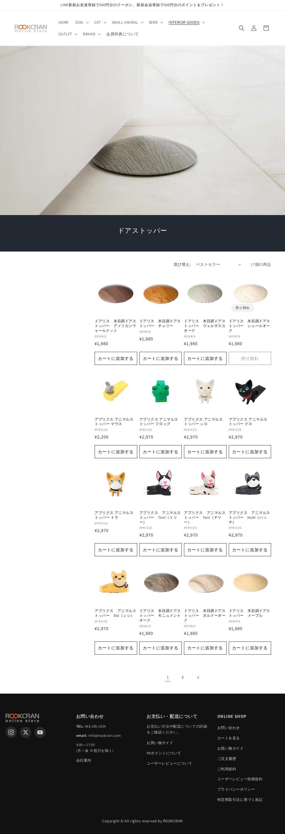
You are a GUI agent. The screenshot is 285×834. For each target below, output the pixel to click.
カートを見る (228, 738)
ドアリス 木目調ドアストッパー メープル (250, 613)
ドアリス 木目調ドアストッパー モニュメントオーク (160, 616)
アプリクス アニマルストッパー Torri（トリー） (160, 518)
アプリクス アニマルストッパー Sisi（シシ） (115, 613)
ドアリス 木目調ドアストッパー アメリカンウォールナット (115, 326)
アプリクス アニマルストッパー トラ (114, 515)
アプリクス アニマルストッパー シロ (203, 421)
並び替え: (182, 264)
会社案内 (83, 760)
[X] (25, 732)
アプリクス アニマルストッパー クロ (248, 421)
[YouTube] (40, 732)
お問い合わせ (228, 727)
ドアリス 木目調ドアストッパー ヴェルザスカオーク (205, 326)
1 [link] (168, 677)
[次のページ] (198, 677)
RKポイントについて (164, 753)
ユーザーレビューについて (169, 763)
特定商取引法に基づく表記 (240, 799)
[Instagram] (11, 732)
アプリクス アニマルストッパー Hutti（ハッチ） (250, 518)
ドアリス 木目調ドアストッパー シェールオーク (250, 326)
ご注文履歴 (226, 758)
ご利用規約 (226, 769)
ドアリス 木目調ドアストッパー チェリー (160, 323)
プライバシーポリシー (236, 789)
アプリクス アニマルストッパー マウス (114, 421)
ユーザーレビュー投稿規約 (240, 779)
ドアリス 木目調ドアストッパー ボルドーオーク (205, 616)
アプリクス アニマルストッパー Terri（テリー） (205, 518)
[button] (81, 22)
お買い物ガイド (160, 742)
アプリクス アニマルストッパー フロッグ (158, 421)
